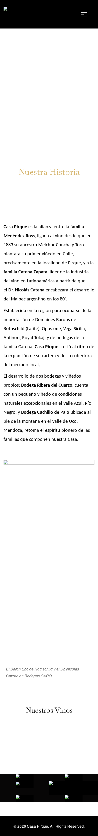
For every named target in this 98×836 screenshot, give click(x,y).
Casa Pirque (37, 826)
